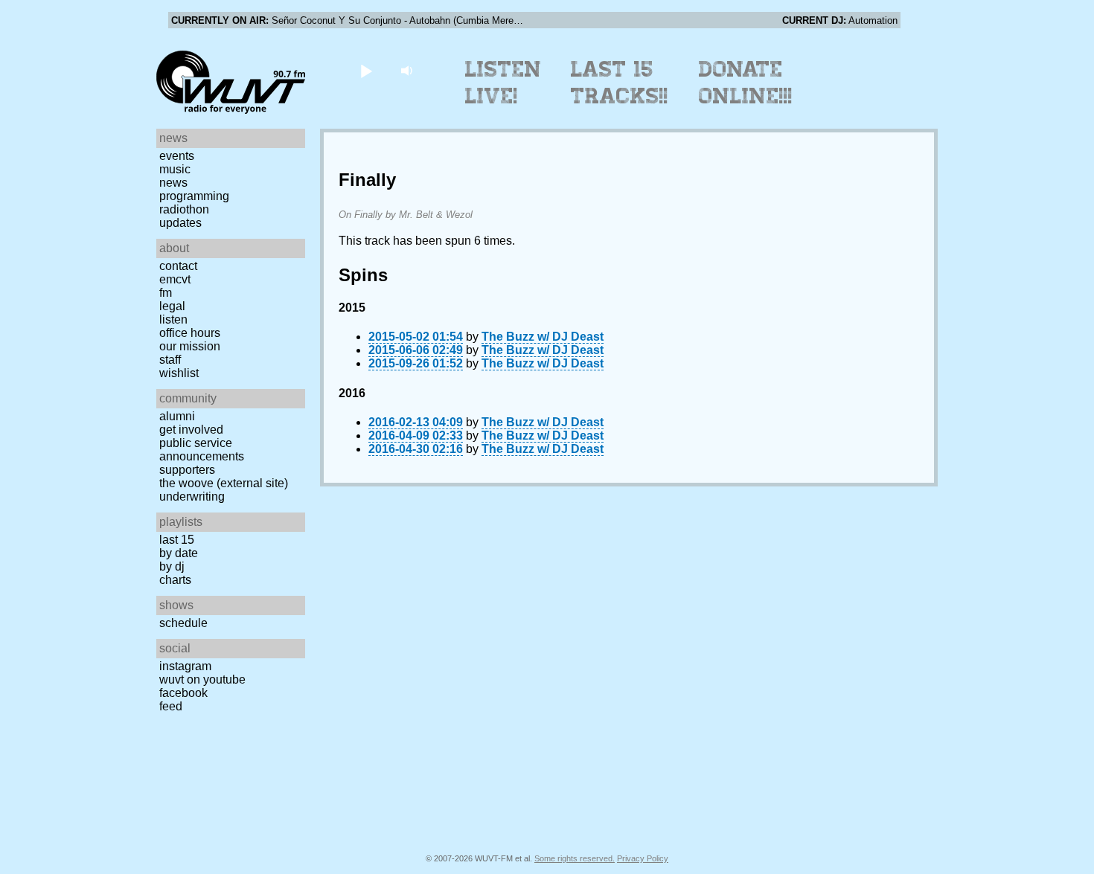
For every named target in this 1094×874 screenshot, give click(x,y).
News (173, 182)
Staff (170, 359)
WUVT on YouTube (202, 679)
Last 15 (176, 539)
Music (175, 169)
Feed (170, 706)
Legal (172, 306)
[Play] (366, 70)
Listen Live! (503, 82)
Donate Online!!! (746, 82)
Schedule (183, 623)
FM (165, 292)
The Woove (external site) (223, 483)
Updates (180, 222)
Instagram (185, 666)
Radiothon (184, 209)
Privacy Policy (642, 858)
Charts (175, 579)
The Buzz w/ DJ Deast (543, 336)
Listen (173, 319)
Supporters (187, 469)
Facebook (183, 693)
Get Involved (191, 429)
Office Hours (189, 333)
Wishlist (179, 373)
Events (176, 156)
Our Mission (189, 346)
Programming (194, 196)
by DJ (172, 566)
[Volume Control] (408, 70)
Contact (178, 266)
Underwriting (192, 496)
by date (178, 553)
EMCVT (175, 279)
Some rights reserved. (574, 858)
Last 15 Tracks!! (619, 82)
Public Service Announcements (201, 450)
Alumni (177, 416)
